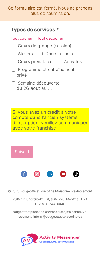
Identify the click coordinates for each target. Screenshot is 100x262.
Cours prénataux (34, 61)
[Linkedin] (51, 175)
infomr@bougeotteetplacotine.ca (57, 217)
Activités (72, 61)
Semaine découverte (38, 85)
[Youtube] (64, 175)
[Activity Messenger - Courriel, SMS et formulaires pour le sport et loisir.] (50, 245)
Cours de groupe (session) (44, 45)
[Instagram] (38, 175)
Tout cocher (22, 38)
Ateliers (25, 53)
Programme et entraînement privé (45, 72)
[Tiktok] (77, 175)
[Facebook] (24, 175)
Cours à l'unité (59, 53)
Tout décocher (50, 38)
